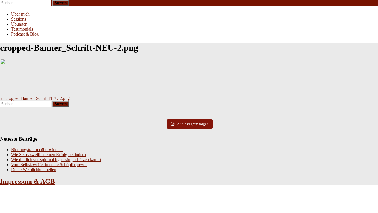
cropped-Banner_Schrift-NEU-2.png (35, 98)
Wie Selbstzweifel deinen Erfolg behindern (48, 154)
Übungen (19, 24)
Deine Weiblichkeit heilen (33, 169)
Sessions (18, 19)
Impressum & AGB (27, 181)
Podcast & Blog (25, 34)
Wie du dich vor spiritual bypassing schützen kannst (56, 159)
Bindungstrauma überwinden (37, 149)
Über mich (20, 14)
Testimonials (22, 29)
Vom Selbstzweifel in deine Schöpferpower (49, 164)
